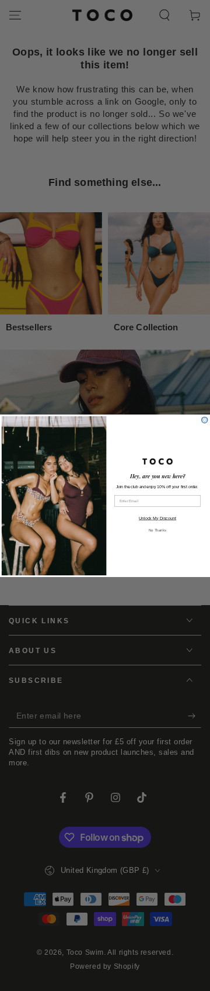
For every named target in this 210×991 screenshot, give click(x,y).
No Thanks (157, 529)
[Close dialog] (205, 420)
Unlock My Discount (157, 518)
